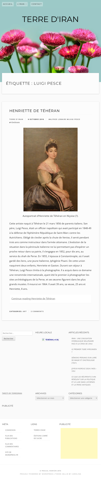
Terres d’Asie (39, 430)
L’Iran (21, 4)
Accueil (8, 4)
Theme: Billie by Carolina (68, 474)
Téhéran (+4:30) (51, 340)
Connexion (10, 430)
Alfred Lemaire (58, 119)
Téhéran (15, 122)
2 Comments (37, 311)
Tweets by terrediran (12, 393)
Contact (37, 4)
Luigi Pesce (74, 119)
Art (25, 311)
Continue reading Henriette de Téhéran (33, 298)
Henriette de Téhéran (34, 111)
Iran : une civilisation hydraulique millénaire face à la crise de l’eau (83, 341)
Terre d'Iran (16, 119)
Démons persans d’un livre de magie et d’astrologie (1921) (84, 360)
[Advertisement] (79, 443)
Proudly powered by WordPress (36, 474)
